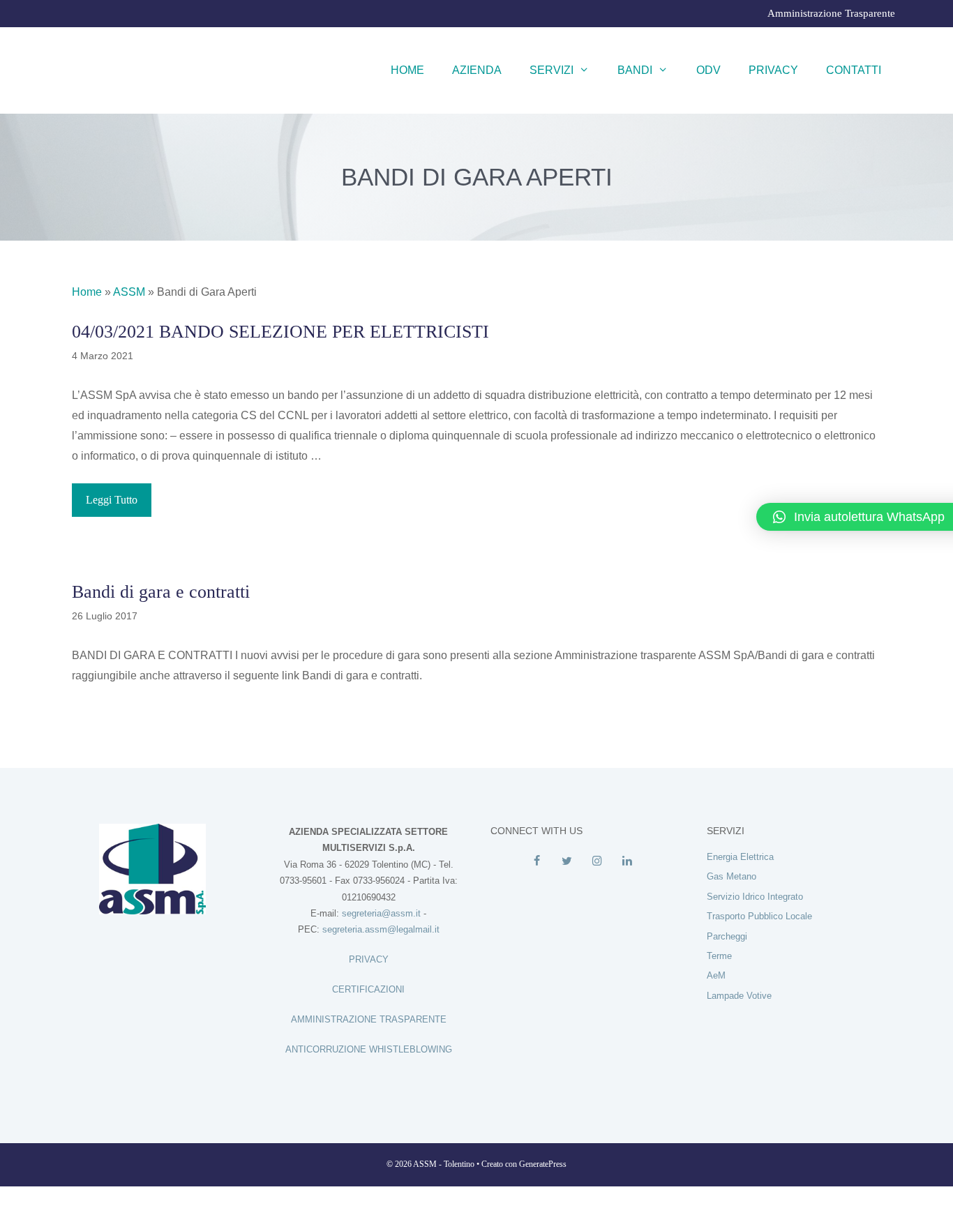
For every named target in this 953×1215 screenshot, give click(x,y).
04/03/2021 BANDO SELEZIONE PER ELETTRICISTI (280, 332)
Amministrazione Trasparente (831, 13)
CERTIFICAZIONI (368, 989)
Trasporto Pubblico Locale (759, 916)
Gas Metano (731, 876)
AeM (716, 975)
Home (407, 70)
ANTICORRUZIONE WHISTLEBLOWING (368, 1049)
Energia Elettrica (740, 857)
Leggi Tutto (111, 500)
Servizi (551, 70)
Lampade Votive (739, 995)
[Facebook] (537, 861)
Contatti (853, 70)
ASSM (129, 292)
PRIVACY (369, 959)
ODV (708, 70)
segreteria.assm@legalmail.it (381, 929)
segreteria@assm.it (381, 913)
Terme (719, 956)
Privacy (773, 70)
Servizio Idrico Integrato (755, 896)
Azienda (477, 70)
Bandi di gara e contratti (161, 592)
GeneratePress (542, 1164)
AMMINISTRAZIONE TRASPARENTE (369, 1019)
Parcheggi (727, 936)
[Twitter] (567, 861)
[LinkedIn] (627, 861)
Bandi (634, 70)
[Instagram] (597, 861)
